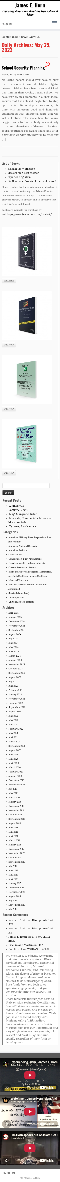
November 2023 (16, 664)
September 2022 (16, 707)
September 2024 (17, 630)
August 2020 (14, 750)
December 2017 (16, 849)
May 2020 (13, 758)
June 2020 (13, 754)
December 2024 (16, 621)
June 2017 (13, 870)
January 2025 (15, 617)
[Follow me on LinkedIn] (10, 24)
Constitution (15, 554)
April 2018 (13, 836)
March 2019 (14, 797)
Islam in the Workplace (21, 168)
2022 (23, 36)
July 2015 (12, 909)
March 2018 (14, 840)
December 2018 (16, 806)
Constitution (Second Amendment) (26, 563)
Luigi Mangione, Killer (23, 514)
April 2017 (13, 879)
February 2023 (15, 690)
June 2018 (13, 827)
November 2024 (16, 625)
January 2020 (15, 776)
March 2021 (14, 741)
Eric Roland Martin (20, 945)
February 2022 (15, 728)
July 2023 (13, 681)
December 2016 (16, 887)
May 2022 (13, 720)
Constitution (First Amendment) (25, 558)
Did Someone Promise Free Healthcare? (32, 181)
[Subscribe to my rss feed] (4, 24)
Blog (15, 36)
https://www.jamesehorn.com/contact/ (29, 214)
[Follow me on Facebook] (7, 24)
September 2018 (16, 819)
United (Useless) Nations (21, 601)
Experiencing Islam (19, 177)
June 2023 (13, 685)
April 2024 (13, 651)
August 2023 (14, 677)
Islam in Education (18, 580)
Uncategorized (16, 597)
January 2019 (15, 801)
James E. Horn (30, 5)
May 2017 (13, 874)
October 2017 (15, 857)
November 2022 (16, 698)
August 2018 (14, 823)
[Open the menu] (54, 22)
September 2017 (16, 861)
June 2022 (13, 716)
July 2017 (12, 866)
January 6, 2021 (18, 509)
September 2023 (16, 673)
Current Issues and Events (22, 567)
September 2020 (17, 746)
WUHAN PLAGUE (38, 949)
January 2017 (14, 883)
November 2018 (16, 810)
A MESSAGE (16, 505)
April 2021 (13, 737)
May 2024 (13, 647)
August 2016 (14, 896)
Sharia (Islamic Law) (18, 593)
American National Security (22, 546)
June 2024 (13, 643)
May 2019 (13, 793)
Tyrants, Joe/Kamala (22, 526)
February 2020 (15, 771)
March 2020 (14, 767)
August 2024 (14, 634)
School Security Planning (23, 67)
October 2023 (15, 668)
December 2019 (16, 780)
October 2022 (15, 703)
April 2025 (13, 612)
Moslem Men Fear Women (23, 172)
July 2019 (12, 789)
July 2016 (12, 900)
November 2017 (16, 853)
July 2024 (13, 638)
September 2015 (16, 904)
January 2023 (15, 694)
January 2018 (14, 844)
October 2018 (15, 814)
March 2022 (14, 724)
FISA (40, 945)
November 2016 (16, 892)
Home (6, 36)
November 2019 (16, 784)
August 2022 (14, 711)
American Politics (17, 550)
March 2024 (14, 655)
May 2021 (13, 733)
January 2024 (15, 660)
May (32, 36)
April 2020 (13, 763)
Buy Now (9, 280)
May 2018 (13, 831)
